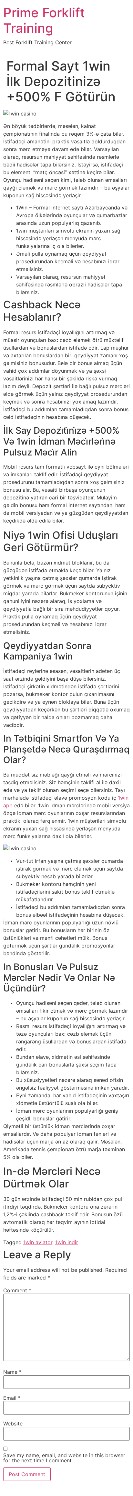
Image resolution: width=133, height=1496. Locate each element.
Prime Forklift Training (44, 20)
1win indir (66, 1242)
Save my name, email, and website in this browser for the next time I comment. (64, 1458)
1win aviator (37, 1242)
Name (12, 1371)
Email (12, 1397)
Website (13, 1423)
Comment (17, 1290)
